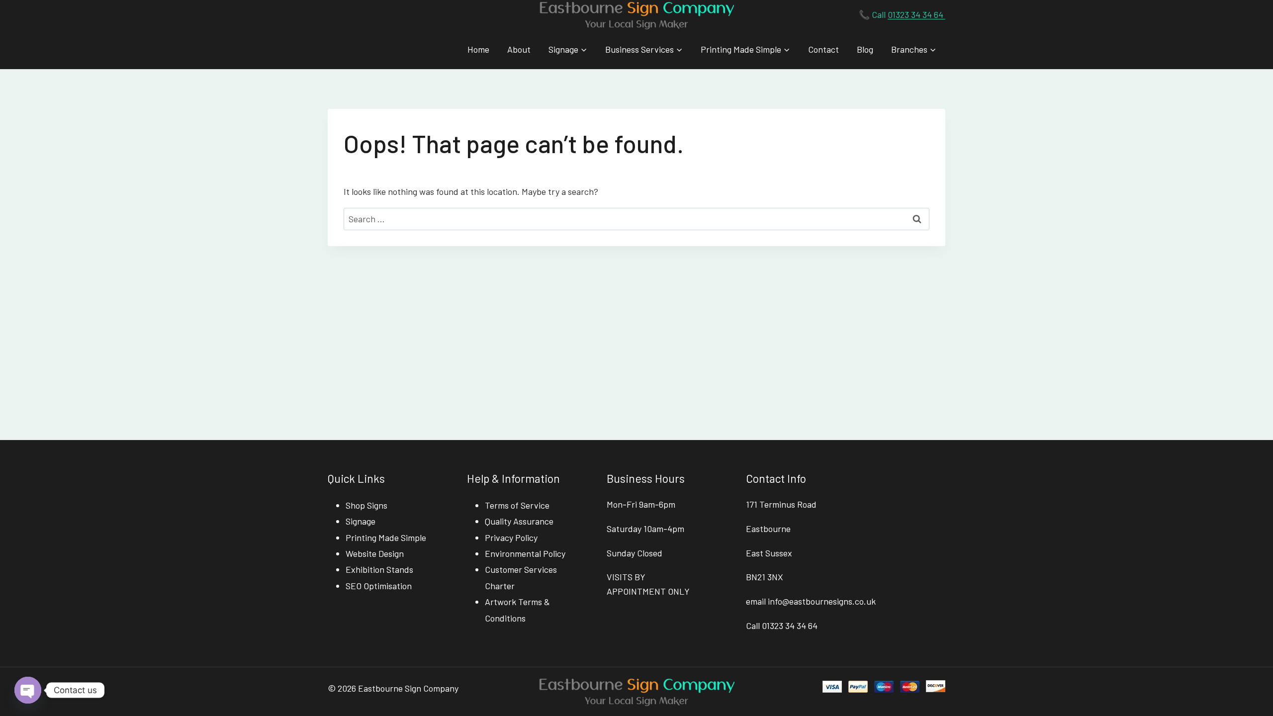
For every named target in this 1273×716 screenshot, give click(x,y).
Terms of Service (517, 505)
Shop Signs (366, 505)
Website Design (375, 553)
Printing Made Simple (386, 537)
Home (478, 49)
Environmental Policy (525, 553)
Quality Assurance (519, 521)
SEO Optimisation (379, 585)
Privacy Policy (511, 537)
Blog (865, 49)
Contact (823, 49)
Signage (360, 521)
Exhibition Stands (379, 569)
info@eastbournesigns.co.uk (822, 601)
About (519, 49)
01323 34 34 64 (916, 14)
